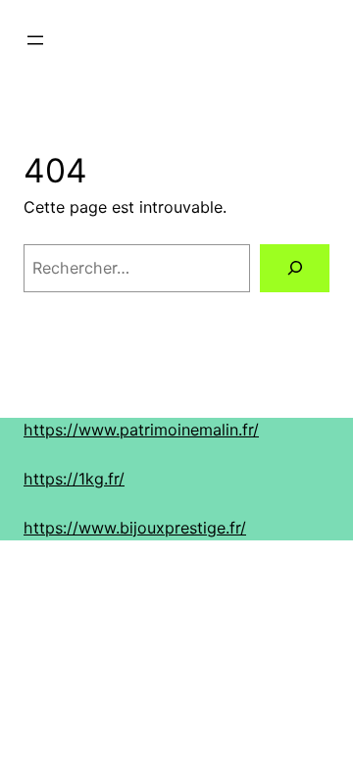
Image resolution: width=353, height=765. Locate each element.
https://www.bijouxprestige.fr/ (135, 527)
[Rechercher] (294, 268)
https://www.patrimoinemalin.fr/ (141, 429)
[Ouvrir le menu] (35, 40)
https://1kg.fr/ (74, 478)
